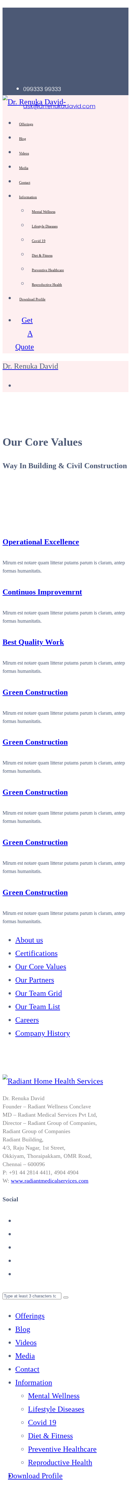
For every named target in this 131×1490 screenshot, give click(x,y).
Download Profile (32, 299)
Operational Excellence (41, 542)
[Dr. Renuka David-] (34, 102)
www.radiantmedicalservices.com (49, 1181)
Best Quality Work (33, 642)
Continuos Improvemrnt (42, 592)
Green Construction (35, 692)
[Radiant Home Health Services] (53, 1081)
